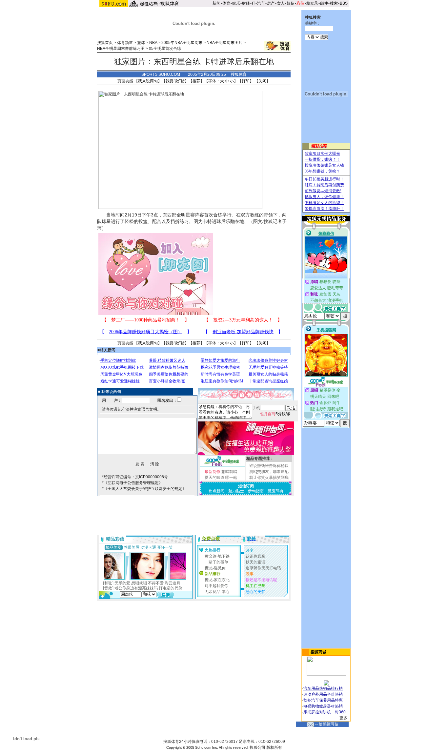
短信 (291, 3)
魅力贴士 (236, 491)
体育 (226, 3)
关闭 (262, 81)
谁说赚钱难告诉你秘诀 (269, 465)
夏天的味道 (214, 477)
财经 (246, 3)
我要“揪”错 (175, 81)
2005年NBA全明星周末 (181, 42)
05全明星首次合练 (165, 48)
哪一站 (231, 477)
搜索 (334, 3)
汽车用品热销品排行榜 (323, 688)
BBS (344, 3)
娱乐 (236, 3)
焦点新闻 (216, 491)
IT (253, 3)
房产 (271, 3)
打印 (246, 81)
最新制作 (212, 471)
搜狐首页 (105, 42)
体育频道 (125, 42)
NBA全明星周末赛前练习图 (121, 48)
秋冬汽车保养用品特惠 (323, 700)
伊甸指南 (256, 491)
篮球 (141, 42)
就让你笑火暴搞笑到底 (269, 477)
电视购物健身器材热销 (323, 706)
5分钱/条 (275, 414)
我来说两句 (148, 81)
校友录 (312, 3)
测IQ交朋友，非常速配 (269, 471)
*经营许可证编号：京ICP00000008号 (135, 477)
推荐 (196, 81)
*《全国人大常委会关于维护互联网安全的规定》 (144, 488)
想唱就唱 (229, 471)
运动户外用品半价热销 (323, 694)
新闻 (216, 3)
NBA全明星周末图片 (224, 42)
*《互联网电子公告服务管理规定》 (132, 482)
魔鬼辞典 (275, 491)
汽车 (261, 3)
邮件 (324, 3)
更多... (344, 718)
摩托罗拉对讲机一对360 (324, 712)
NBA (153, 42)
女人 (281, 3)
